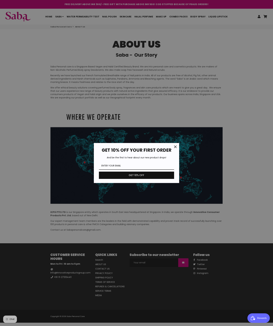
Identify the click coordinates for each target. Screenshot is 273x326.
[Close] (175, 147)
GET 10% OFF (136, 175)
